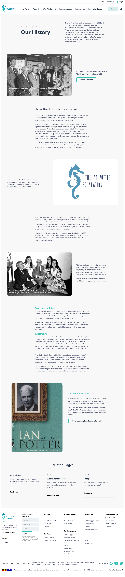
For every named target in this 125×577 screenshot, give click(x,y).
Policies (12, 563)
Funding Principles (50, 540)
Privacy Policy (26, 539)
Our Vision (25, 9)
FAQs (66, 546)
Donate (46, 527)
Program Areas (69, 518)
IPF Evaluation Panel (91, 529)
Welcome (88, 518)
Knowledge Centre (95, 9)
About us (47, 514)
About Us (36, 9)
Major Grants (68, 521)
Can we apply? (69, 535)
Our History (48, 518)
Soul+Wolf (119, 570)
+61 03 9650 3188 (8, 533)
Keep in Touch (89, 524)
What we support (70, 514)
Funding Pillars (49, 538)
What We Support (49, 9)
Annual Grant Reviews (112, 518)
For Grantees (80, 9)
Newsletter (88, 543)
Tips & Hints (68, 549)
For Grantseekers (65, 9)
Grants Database (110, 524)
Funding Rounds (69, 538)
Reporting (88, 527)
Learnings (108, 527)
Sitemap (5, 563)
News (86, 540)
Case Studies (109, 521)
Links (18, 563)
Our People (48, 524)
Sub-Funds (68, 524)
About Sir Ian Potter (50, 521)
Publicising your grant (92, 521)
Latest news (89, 537)
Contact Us (25, 563)
